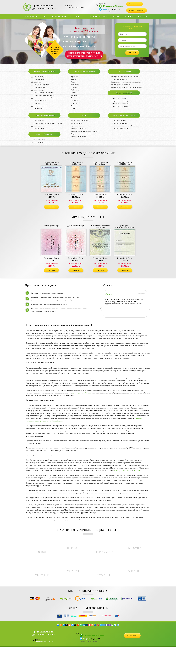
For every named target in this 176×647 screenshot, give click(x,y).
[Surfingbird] (101, 625)
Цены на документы (61, 16)
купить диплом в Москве (81, 393)
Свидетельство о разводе (119, 101)
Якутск (73, 79)
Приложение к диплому (119, 79)
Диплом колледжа (37, 120)
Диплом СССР (36, 103)
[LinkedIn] (83, 625)
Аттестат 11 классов (38, 142)
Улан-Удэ (74, 103)
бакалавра (137, 470)
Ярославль (75, 76)
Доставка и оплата (98, 16)
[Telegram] (118, 625)
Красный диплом (37, 108)
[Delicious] (72, 625)
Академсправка (76, 123)
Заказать (80, 16)
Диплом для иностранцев (40, 84)
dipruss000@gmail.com (77, 7)
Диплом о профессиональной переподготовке (47, 98)
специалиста (126, 470)
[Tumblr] (106, 625)
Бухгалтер (72, 571)
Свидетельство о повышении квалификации (126, 82)
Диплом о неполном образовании (43, 95)
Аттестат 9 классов (38, 139)
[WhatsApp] (112, 625)
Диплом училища (37, 128)
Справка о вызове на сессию (81, 134)
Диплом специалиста (38, 100)
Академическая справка (79, 120)
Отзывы (116, 16)
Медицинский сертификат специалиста (125, 76)
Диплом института (38, 87)
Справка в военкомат (78, 128)
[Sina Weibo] (98, 625)
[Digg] (75, 625)
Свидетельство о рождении (120, 103)
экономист (134, 548)
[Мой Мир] (64, 625)
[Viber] (109, 625)
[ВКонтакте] (58, 625)
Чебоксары (75, 90)
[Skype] (115, 625)
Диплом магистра (37, 90)
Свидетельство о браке (119, 98)
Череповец (75, 84)
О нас (44, 16)
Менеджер (42, 575)
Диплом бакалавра (37, 79)
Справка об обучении (78, 136)
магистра (117, 470)
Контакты (142, 16)
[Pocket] (89, 625)
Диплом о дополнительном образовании (125, 126)
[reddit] (78, 625)
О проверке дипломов (136, 10)
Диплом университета (39, 106)
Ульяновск (74, 100)
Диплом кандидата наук (119, 123)
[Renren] (95, 625)
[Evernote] (81, 625)
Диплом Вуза (36, 82)
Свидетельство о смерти (119, 106)
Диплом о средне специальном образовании (46, 123)
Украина (74, 106)
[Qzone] (92, 625)
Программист (103, 552)
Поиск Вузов (31, 16)
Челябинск (75, 87)
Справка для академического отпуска (84, 131)
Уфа (72, 98)
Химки (73, 92)
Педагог (72, 548)
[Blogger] (69, 625)
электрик (134, 571)
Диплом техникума (38, 126)
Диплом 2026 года (37, 76)
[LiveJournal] (86, 625)
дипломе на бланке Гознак (52, 421)
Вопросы (129, 16)
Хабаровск (75, 95)
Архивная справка (77, 126)
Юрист (41, 552)
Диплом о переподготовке (120, 128)
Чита (73, 82)
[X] (66, 625)
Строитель (103, 575)
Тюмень (74, 108)
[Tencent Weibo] (103, 625)
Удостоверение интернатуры (121, 84)
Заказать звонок (134, 4)
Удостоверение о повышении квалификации (126, 87)
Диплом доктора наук (118, 120)
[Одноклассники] (61, 625)
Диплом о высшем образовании (42, 92)
